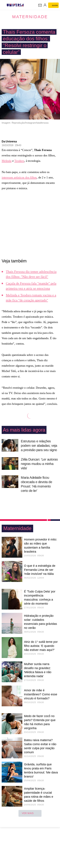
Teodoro (19, 160)
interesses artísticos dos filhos (19, 177)
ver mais (28, 813)
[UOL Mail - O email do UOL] (40, 5)
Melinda (7, 160)
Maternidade (30, 16)
